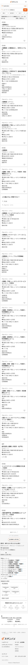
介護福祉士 (5, 24)
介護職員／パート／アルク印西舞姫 (12, 256)
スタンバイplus (5, 656)
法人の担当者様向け (6, 646)
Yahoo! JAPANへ (5, 660)
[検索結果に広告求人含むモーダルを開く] (4, 18)
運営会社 (17, 648)
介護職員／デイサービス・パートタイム (14, 234)
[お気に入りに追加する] (24, 41)
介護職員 (4, 150)
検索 (25, 9)
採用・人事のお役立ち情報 (20, 656)
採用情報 (17, 650)
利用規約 (17, 644)
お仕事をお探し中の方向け (7, 644)
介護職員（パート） (8, 102)
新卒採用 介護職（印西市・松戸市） (13, 446)
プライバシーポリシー (19, 646)
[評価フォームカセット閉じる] (26, 603)
